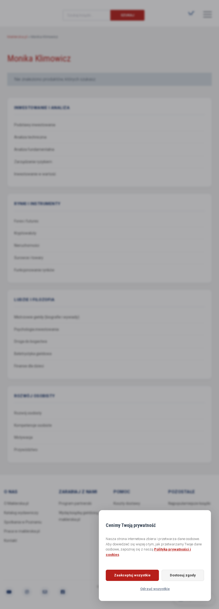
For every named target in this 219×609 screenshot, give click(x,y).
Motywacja (23, 437)
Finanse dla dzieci (29, 366)
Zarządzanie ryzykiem (33, 162)
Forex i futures (26, 221)
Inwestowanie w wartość (35, 174)
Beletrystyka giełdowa (33, 354)
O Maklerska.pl (16, 503)
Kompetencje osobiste (33, 425)
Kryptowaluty (25, 233)
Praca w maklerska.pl (22, 531)
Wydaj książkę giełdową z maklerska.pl (80, 516)
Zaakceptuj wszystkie (132, 575)
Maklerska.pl (26, 11)
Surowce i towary (28, 258)
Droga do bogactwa (30, 341)
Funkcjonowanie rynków (34, 270)
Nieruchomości (26, 245)
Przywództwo (26, 450)
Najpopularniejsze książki (189, 503)
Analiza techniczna (30, 137)
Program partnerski (75, 503)
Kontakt (10, 540)
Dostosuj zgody (183, 575)
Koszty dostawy (127, 503)
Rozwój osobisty (28, 413)
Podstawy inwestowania (34, 125)
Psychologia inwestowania (36, 329)
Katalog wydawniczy (21, 513)
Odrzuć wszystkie (155, 589)
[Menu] (207, 14)
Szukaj (127, 15)
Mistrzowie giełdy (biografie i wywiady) (46, 317)
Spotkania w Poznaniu (23, 522)
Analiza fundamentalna (34, 149)
